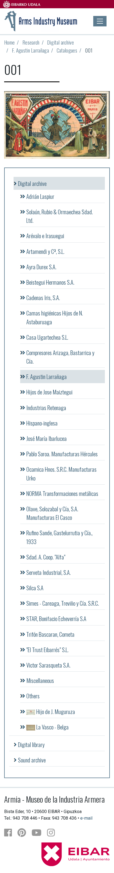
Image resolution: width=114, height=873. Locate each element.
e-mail (86, 818)
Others (33, 695)
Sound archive (32, 760)
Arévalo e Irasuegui (45, 235)
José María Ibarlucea (46, 438)
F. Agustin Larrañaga (30, 50)
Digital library (31, 744)
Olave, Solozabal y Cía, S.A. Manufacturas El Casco (52, 512)
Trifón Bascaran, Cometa (50, 634)
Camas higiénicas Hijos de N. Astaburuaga (54, 317)
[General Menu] (100, 21)
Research (31, 42)
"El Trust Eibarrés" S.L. (47, 649)
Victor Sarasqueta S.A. (48, 665)
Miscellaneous (40, 680)
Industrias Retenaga (46, 407)
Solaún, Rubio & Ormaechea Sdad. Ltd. (59, 215)
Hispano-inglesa (42, 423)
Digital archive (60, 42)
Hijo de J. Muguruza (55, 711)
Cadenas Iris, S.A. (43, 297)
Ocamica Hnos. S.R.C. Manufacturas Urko (61, 473)
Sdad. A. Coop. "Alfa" (45, 557)
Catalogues (67, 50)
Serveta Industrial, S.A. (48, 572)
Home (9, 42)
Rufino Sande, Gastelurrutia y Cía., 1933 (59, 536)
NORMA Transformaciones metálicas (62, 493)
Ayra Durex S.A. (41, 266)
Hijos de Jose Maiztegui (49, 392)
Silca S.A (34, 587)
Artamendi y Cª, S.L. (45, 251)
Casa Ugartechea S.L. (47, 337)
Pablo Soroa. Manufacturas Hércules (62, 453)
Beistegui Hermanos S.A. (50, 282)
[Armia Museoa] (41, 20)
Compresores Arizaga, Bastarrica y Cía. (60, 356)
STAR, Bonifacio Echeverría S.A (56, 618)
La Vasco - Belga (52, 727)
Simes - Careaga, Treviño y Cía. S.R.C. (62, 603)
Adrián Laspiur (40, 196)
